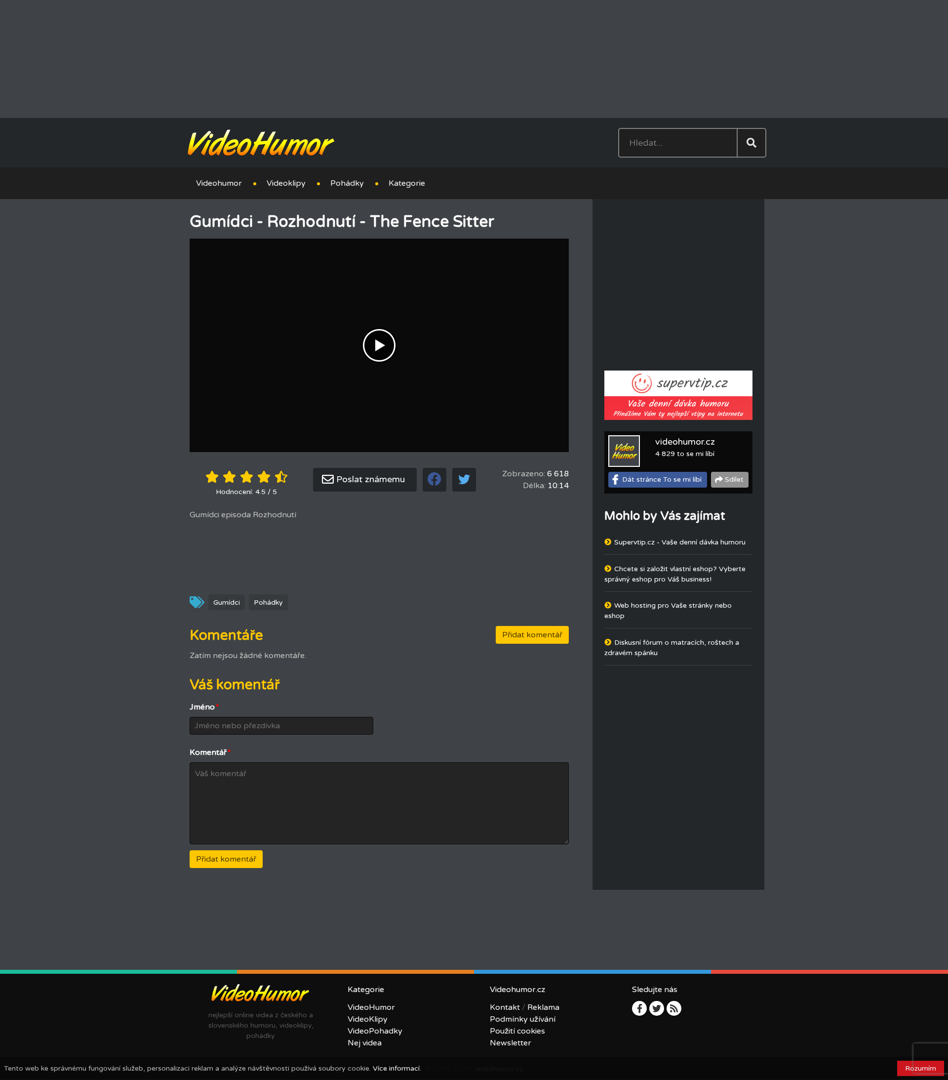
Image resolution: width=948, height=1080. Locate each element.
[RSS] (674, 1008)
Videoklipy (286, 184)
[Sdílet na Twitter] (464, 480)
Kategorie (407, 184)
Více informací (396, 1068)
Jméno (204, 707)
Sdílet (734, 480)
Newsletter (510, 1043)
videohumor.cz (685, 442)
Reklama (543, 1008)
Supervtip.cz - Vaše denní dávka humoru (680, 543)
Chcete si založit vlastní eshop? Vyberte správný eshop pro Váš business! (675, 575)
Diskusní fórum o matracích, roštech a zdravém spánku (671, 648)
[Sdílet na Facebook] (434, 480)
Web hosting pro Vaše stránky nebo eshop (668, 611)
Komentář (210, 753)
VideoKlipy (368, 1020)
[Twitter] (656, 1008)
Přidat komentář (532, 635)
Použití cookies (517, 1032)
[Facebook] (639, 1008)
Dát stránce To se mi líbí (662, 480)
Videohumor (219, 184)
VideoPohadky (375, 1032)
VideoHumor (371, 1008)
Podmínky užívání (522, 1020)
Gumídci (226, 603)
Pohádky (347, 184)
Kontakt (505, 1008)
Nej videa (365, 1043)
